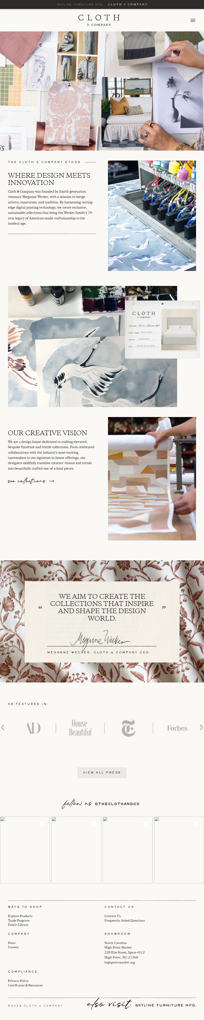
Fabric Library (18, 925)
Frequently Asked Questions (124, 921)
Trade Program (18, 921)
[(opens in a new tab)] (25, 850)
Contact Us (112, 916)
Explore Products (20, 916)
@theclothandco (117, 804)
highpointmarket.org (119, 962)
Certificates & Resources (25, 985)
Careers (13, 947)
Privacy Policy (18, 981)
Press (12, 943)
